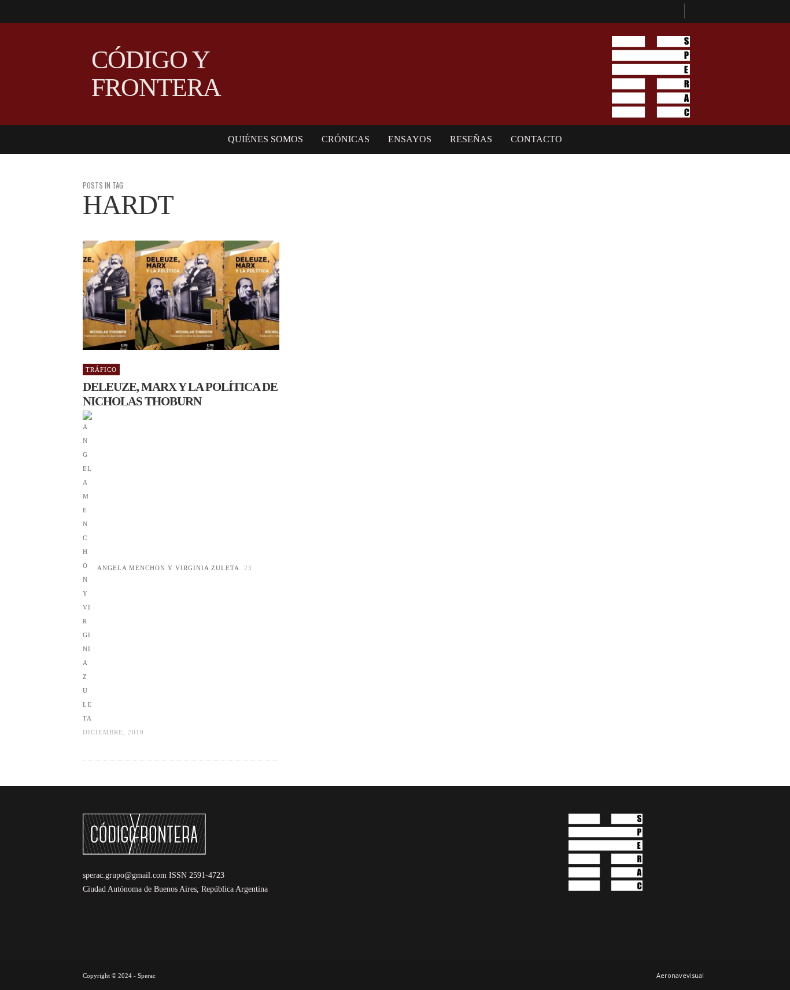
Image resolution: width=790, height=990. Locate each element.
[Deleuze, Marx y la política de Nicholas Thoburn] (162, 295)
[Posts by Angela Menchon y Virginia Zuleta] (87, 567)
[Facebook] (670, 11)
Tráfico (101, 369)
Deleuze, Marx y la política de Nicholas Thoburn (180, 394)
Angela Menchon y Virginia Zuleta (168, 567)
